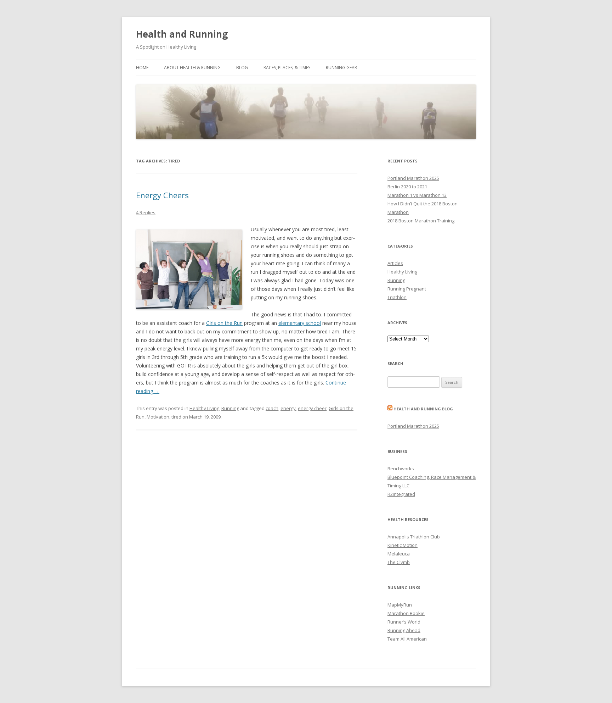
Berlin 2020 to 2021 (407, 186)
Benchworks (400, 468)
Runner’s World (403, 622)
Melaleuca (398, 553)
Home (142, 68)
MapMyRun (399, 605)
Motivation (158, 417)
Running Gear (341, 68)
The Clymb (398, 562)
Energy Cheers (162, 195)
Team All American (407, 639)
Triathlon (397, 297)
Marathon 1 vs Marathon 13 (417, 195)
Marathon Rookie (406, 613)
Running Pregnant (406, 289)
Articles (395, 263)
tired (176, 417)
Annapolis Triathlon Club (413, 536)
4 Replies (145, 212)
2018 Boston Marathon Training (420, 220)
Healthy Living (204, 408)
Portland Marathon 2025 (413, 178)
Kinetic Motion (402, 545)
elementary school (299, 323)
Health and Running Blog (423, 408)
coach (272, 408)
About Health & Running (192, 68)
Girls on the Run (224, 323)
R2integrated (401, 494)
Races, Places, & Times (287, 68)
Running (230, 408)
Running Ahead (403, 630)
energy (288, 408)
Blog (242, 68)
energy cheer (312, 408)
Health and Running (182, 34)
